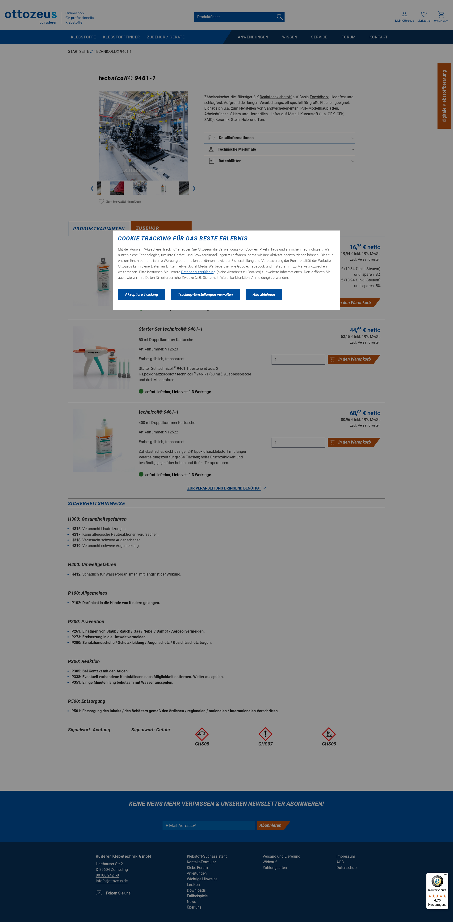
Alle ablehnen (264, 294)
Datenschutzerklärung (198, 272)
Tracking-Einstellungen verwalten (205, 294)
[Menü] (445, 875)
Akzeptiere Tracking (141, 294)
